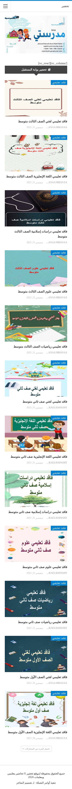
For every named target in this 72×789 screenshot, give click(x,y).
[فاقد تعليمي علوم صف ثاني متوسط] (36, 544)
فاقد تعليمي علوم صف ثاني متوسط (44, 567)
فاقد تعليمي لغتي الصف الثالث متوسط (42, 121)
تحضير (65, 6)
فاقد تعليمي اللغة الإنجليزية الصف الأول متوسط (37, 732)
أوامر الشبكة (43, 782)
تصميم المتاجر (24, 782)
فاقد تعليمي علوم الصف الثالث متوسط (42, 291)
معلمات (38, 777)
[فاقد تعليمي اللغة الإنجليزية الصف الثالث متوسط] (36, 153)
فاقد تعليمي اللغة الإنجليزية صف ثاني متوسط (39, 456)
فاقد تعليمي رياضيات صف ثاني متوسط (42, 622)
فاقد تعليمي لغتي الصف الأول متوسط (43, 677)
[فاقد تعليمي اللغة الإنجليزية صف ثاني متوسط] (36, 434)
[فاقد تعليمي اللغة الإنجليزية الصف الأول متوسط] (36, 709)
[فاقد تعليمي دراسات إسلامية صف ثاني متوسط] (36, 489)
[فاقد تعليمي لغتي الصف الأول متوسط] (36, 654)
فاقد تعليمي (59, 82)
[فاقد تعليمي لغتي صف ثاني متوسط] (36, 378)
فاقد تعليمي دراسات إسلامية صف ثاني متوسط (37, 512)
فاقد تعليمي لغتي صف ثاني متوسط (45, 401)
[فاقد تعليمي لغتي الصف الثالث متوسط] (36, 98)
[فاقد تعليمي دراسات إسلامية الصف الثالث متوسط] (36, 208)
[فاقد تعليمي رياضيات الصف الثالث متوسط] (36, 323)
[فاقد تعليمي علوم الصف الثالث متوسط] (36, 268)
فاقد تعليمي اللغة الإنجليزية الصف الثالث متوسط (36, 176)
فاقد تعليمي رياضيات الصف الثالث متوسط (40, 346)
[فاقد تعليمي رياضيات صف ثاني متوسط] (36, 599)
